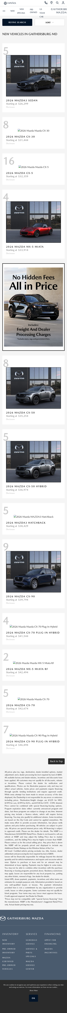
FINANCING (53, 934)
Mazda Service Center (30, 965)
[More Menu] (3, 11)
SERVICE (31, 934)
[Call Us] (46, 3)
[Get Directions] (51, 3)
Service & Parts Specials (31, 952)
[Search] (57, 3)
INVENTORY (10, 934)
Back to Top (56, 761)
